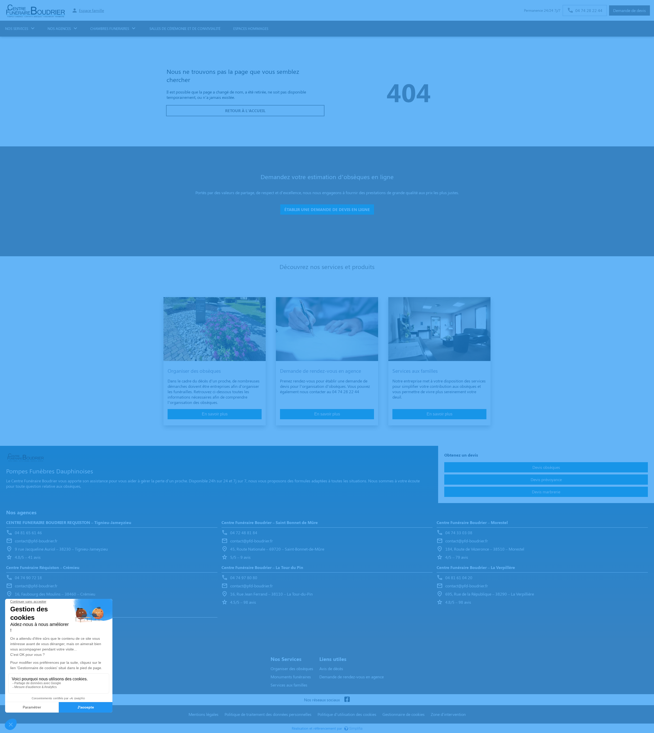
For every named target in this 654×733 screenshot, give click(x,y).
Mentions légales (203, 714)
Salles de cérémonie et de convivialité (184, 28)
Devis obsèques (546, 467)
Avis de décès (331, 668)
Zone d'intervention (448, 714)
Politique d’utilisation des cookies (347, 714)
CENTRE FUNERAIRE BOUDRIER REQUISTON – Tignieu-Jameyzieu (68, 522)
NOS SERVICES (16, 28)
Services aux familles (289, 685)
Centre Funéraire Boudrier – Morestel (472, 522)
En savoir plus (215, 414)
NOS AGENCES (59, 28)
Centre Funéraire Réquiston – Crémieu (42, 567)
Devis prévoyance (546, 479)
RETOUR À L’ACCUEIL (245, 110)
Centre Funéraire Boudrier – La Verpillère (476, 567)
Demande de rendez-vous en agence (351, 676)
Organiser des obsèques (292, 668)
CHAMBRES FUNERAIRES (109, 28)
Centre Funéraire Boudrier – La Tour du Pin (262, 567)
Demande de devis (629, 10)
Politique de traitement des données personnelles (268, 714)
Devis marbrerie (546, 491)
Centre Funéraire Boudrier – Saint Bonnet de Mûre (269, 522)
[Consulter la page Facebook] (347, 699)
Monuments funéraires (291, 676)
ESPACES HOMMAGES (250, 28)
